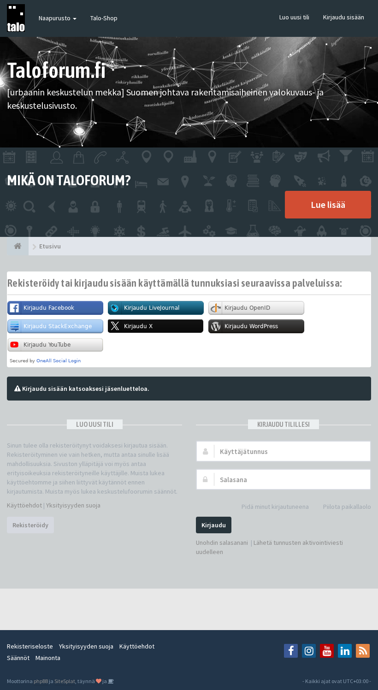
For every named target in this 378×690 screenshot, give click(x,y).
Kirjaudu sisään (343, 17)
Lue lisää (328, 204)
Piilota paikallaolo (347, 506)
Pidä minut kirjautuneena (275, 506)
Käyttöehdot (24, 505)
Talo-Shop (104, 18)
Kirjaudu (213, 525)
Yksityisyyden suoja (73, 505)
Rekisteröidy (30, 525)
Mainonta (47, 658)
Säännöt (18, 658)
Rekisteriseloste (30, 646)
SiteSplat (64, 681)
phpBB (41, 681)
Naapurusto (55, 18)
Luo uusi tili (294, 17)
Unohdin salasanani (222, 542)
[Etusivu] (18, 246)
